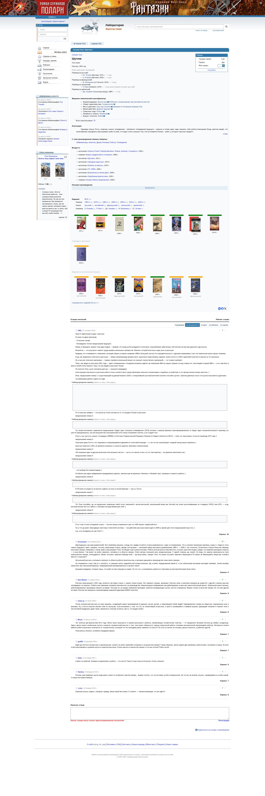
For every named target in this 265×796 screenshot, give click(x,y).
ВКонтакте (151, 744)
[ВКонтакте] (219, 308)
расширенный (218, 30)
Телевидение (122, 142)
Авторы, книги (60, 52)
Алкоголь (92, 142)
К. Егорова (87, 77)
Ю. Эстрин (87, 75)
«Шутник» (91, 158)
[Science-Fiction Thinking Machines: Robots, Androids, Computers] (81, 291)
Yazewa (81, 672)
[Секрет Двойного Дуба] (45, 176)
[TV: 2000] (176, 293)
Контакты (126, 744)
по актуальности (192, 325)
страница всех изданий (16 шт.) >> (85, 303)
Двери (99, 142)
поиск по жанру (201, 30)
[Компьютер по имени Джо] (119, 231)
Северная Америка (131, 107)
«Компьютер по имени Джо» (98, 173)
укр (103, 744)
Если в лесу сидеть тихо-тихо (50, 158)
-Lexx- (80, 688)
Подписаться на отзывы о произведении (213, 730)
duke (80, 658)
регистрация (46, 21)
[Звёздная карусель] (100, 228)
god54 (80, 641)
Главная (46, 48)
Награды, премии (49, 61)
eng (96, 744)
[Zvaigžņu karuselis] (138, 291)
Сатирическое (107, 104)
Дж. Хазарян (87, 92)
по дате (204, 325)
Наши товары (172, 744)
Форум (45, 82)
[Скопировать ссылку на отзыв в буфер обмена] (76, 330)
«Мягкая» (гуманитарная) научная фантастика (128, 102)
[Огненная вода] (176, 230)
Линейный (103, 114)
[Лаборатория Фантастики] (91, 27)
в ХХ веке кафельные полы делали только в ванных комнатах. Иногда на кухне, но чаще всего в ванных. (115, 484)
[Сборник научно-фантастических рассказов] (157, 231)
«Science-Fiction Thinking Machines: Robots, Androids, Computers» (112, 151)
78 (94, 121)
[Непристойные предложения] (214, 230)
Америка (117, 107)
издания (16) (96, 43)
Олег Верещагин (50, 156)
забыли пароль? (58, 21)
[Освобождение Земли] (81, 260)
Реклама (105, 142)
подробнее (212, 70)
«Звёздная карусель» (95, 162)
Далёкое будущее (103, 109)
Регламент (111, 744)
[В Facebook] (222, 308)
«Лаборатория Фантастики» (137, 757)
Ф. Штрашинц (88, 82)
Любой (100, 116)
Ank (226, 134)
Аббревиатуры (82, 142)
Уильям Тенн (77, 55)
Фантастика (102, 102)
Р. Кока (85, 87)
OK (63, 39)
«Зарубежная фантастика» (97, 176)
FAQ (119, 744)
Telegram (161, 744)
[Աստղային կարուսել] (157, 292)
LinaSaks (41, 189)
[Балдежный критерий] (196, 225)
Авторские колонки (50, 78)
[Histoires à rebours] (119, 291)
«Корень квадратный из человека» (98, 155)
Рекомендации (48, 69)
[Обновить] (65, 158)
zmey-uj (81, 601)
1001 (79, 330)
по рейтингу (213, 325)
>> (61, 213)
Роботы (99, 111)
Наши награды (138, 744)
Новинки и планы (49, 56)
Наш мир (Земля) (103, 107)
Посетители (47, 73)
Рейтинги (46, 65)
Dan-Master (82, 580)
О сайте (90, 744)
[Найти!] (226, 26)
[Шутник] (81, 228)
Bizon (80, 619)
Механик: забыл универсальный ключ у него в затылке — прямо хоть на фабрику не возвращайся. (112, 500)
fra (100, 744)
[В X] (225, 308)
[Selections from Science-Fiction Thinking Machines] (100, 293)
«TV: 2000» (91, 169)
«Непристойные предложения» (97, 180)
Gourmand (82, 542)
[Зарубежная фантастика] (138, 230)
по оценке (224, 325)
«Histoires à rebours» (95, 165)
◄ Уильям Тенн (79, 43)
